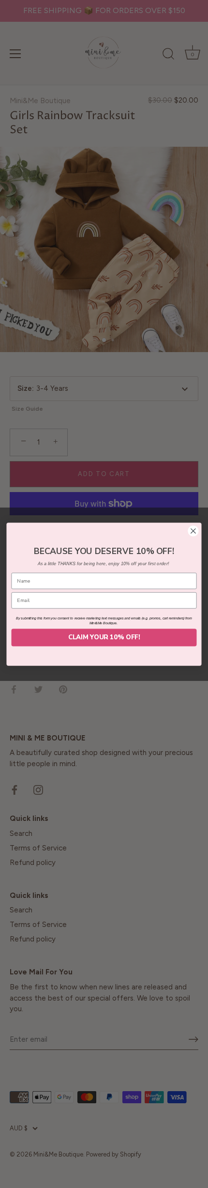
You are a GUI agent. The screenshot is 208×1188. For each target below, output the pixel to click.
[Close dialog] (193, 531)
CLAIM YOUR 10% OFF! (104, 637)
